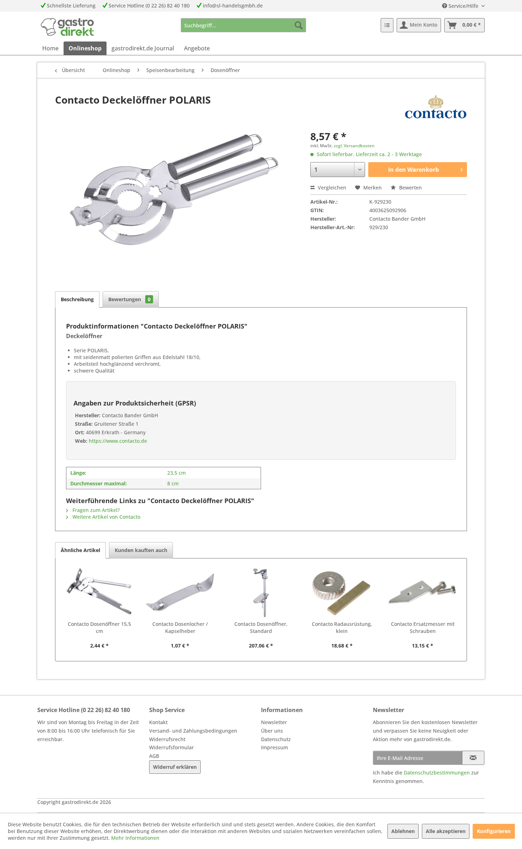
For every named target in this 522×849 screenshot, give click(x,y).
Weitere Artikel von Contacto (105, 516)
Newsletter (274, 722)
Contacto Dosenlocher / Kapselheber (180, 627)
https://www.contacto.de (117, 440)
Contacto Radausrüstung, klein (342, 627)
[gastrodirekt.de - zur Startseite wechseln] (67, 27)
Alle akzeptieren (446, 831)
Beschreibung (77, 299)
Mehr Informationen (135, 837)
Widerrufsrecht (167, 739)
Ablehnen (403, 831)
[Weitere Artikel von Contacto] (435, 106)
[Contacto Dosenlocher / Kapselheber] (180, 592)
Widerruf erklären (175, 766)
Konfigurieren (494, 831)
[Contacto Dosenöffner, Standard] (261, 592)
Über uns (272, 730)
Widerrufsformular (171, 747)
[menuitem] (243, 25)
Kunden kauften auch (141, 550)
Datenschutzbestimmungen (437, 772)
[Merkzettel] (387, 25)
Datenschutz (276, 739)
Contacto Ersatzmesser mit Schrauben (423, 627)
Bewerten (410, 187)
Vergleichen (331, 187)
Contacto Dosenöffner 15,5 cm (99, 627)
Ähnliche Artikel (80, 550)
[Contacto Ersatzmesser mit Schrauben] (422, 592)
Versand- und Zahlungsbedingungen (193, 730)
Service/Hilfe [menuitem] (463, 5)
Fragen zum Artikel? (95, 510)
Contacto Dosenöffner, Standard (261, 627)
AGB (154, 755)
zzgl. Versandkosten (354, 146)
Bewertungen (129, 299)
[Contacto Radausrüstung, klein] (342, 592)
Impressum (274, 747)
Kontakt (158, 722)
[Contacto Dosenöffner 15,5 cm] (99, 592)
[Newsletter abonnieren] (473, 758)
